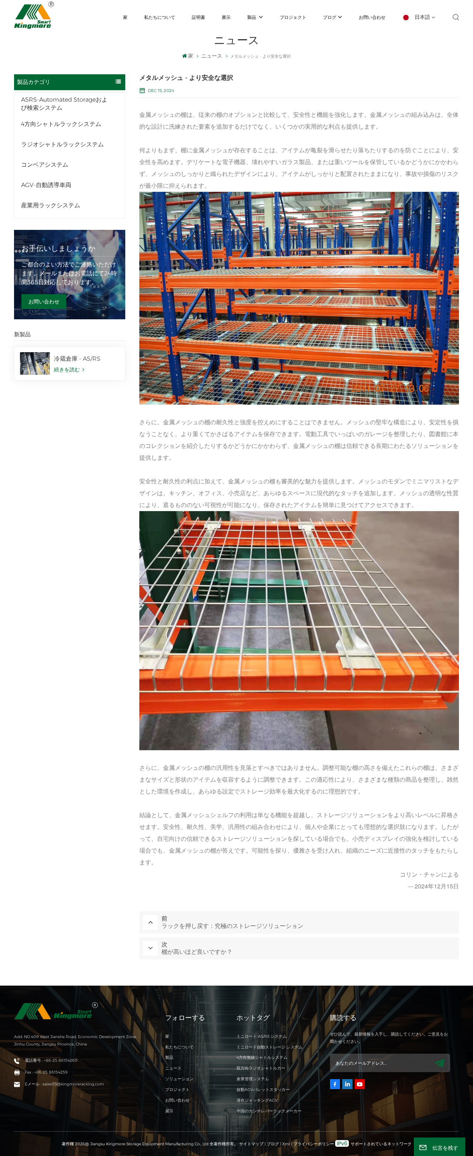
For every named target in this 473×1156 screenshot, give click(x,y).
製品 (252, 17)
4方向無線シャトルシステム (261, 1057)
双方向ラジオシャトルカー (260, 1068)
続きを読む (67, 369)
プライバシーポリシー (313, 1144)
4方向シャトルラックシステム (61, 123)
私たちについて (159, 17)
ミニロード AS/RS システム (261, 1036)
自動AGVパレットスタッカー (263, 1089)
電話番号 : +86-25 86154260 (51, 1060)
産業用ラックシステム (50, 205)
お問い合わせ (372, 17)
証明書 (198, 17)
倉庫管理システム (252, 1079)
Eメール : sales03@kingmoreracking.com (64, 1084)
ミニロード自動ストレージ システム (269, 1047)
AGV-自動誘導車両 (46, 184)
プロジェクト (293, 17)
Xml (286, 1144)
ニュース (173, 1068)
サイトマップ (252, 1144)
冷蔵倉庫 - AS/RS (77, 358)
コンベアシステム (44, 164)
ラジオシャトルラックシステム (62, 144)
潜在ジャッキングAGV (257, 1100)
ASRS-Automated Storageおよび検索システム (64, 103)
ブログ (329, 17)
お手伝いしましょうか (58, 248)
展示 (226, 17)
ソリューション (179, 1079)
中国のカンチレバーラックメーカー (269, 1111)
